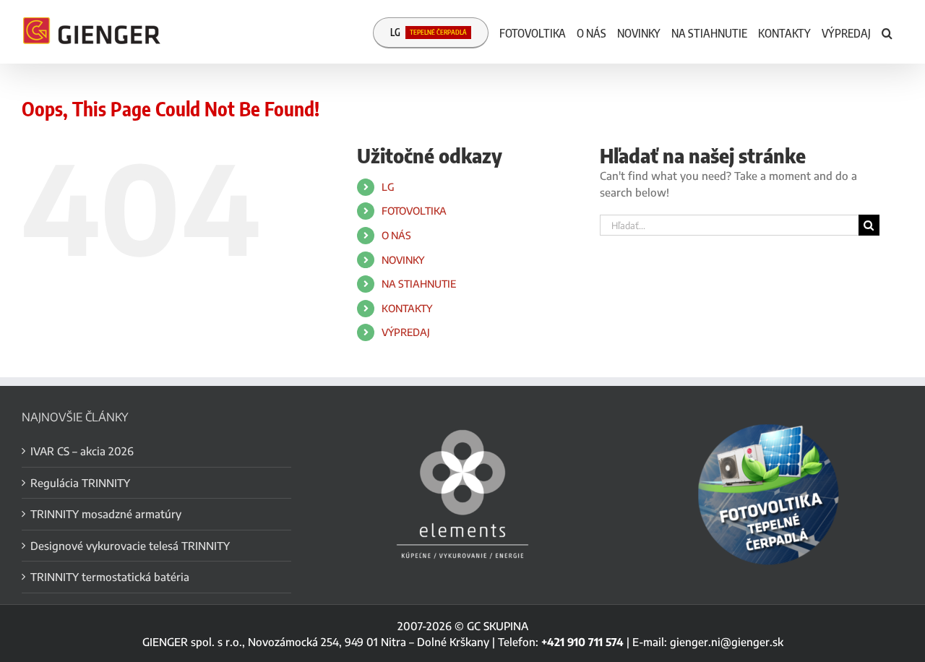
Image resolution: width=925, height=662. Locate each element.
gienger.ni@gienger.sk (726, 641)
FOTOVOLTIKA (414, 211)
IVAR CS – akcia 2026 (82, 450)
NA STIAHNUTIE (419, 284)
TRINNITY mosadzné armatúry (105, 513)
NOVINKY (403, 260)
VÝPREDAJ (406, 332)
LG (388, 187)
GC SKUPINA (497, 625)
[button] (887, 32)
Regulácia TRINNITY (80, 482)
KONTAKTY (407, 308)
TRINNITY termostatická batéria (109, 576)
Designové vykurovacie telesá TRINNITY (130, 545)
